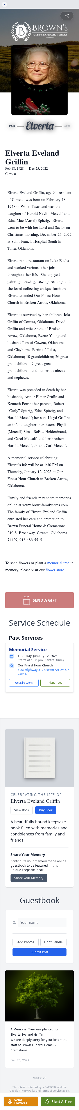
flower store (55, 569)
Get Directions (24, 683)
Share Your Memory (28, 878)
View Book (21, 810)
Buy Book (45, 810)
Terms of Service (51, 1091)
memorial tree (58, 562)
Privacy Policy (27, 1091)
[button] (39, 995)
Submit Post (39, 952)
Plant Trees (55, 683)
